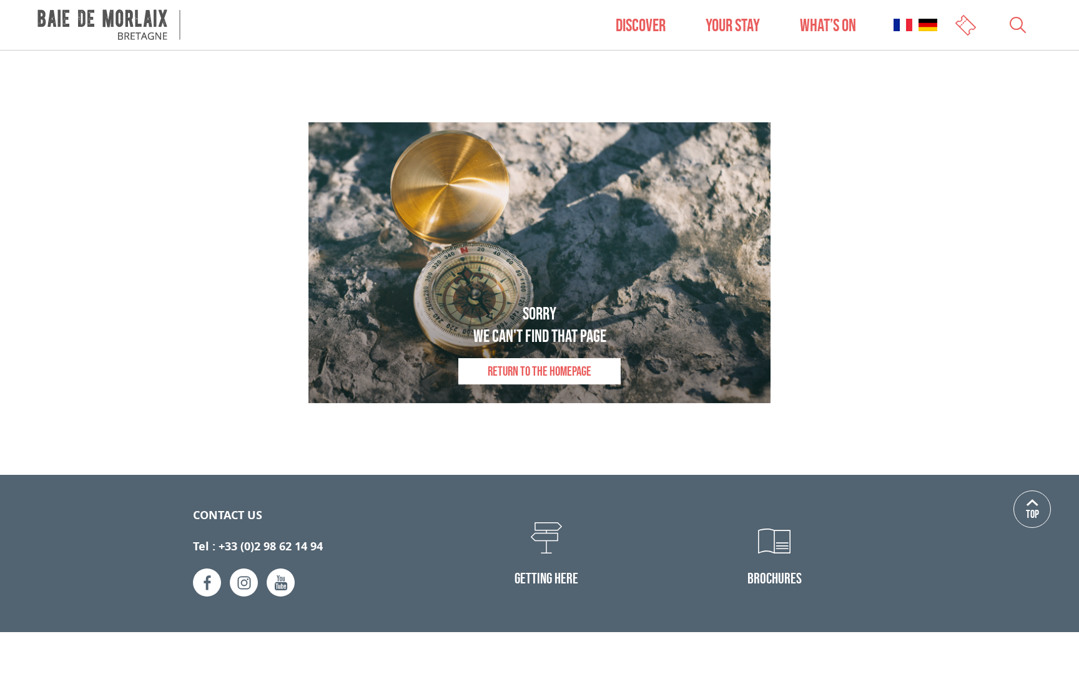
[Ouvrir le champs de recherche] (1018, 25)
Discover (641, 25)
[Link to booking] (967, 24)
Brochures (774, 578)
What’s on (828, 25)
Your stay (733, 25)
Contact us (227, 515)
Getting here (546, 578)
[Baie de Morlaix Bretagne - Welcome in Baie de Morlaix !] (108, 25)
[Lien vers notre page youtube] (281, 582)
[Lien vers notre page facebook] (207, 582)
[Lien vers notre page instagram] (244, 582)
